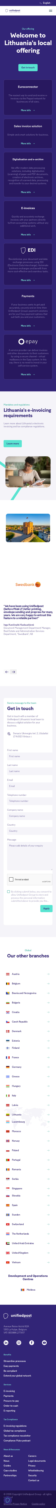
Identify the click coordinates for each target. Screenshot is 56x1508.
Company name (15, 810)
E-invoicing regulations (15, 1426)
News (6, 1461)
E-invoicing (9, 1391)
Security (32, 1475)
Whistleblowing (35, 1470)
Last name (12, 765)
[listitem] (28, 617)
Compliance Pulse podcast (17, 1440)
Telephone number (16, 795)
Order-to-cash (11, 1406)
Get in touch (27, 67)
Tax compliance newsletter (17, 1436)
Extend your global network (17, 1376)
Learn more (13, 443)
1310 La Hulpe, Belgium (15, 1329)
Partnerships (10, 1475)
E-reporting (9, 1411)
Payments (9, 1396)
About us (8, 1456)
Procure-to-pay (11, 1401)
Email (10, 780)
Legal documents (37, 1461)
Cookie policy (38, 1504)
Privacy (31, 1466)
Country (11, 825)
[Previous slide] (7, 672)
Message (11, 840)
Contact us (33, 1480)
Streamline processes (15, 1361)
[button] (46, 3)
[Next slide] (13, 672)
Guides (7, 1466)
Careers (32, 1456)
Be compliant (10, 1371)
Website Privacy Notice (15, 1504)
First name (12, 750)
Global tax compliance (15, 1431)
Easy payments (11, 1366)
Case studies (10, 1470)
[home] (18, 11)
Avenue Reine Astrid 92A (16, 1326)
